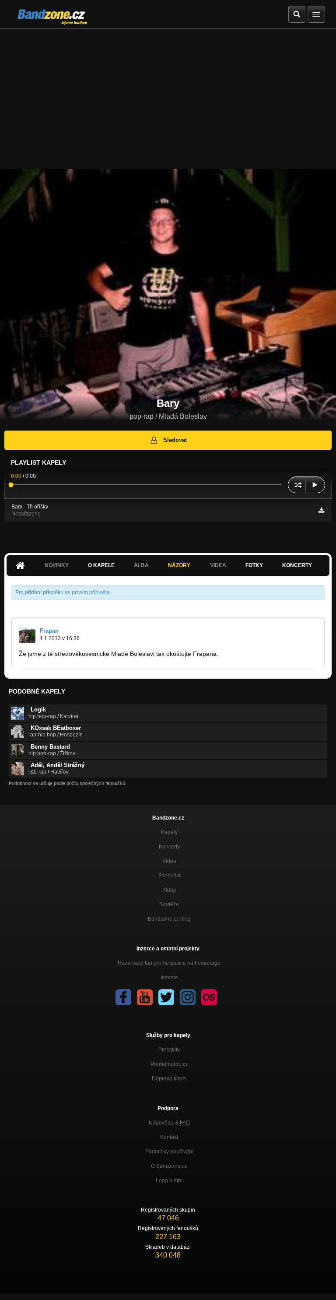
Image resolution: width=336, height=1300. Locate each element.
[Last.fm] (209, 997)
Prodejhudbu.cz (169, 1064)
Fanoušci (169, 876)
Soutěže (169, 904)
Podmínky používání (169, 1152)
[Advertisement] (168, 94)
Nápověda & (169, 1123)
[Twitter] (166, 997)
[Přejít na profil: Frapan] (27, 635)
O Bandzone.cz (169, 1166)
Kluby (169, 890)
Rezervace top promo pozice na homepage (169, 963)
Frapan (49, 630)
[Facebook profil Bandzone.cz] (123, 997)
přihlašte (99, 592)
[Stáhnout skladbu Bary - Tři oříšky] (321, 510)
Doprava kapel (169, 1079)
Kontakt (169, 1137)
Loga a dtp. (169, 1180)
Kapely (169, 832)
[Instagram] (188, 997)
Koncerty (297, 565)
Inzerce (169, 977)
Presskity (169, 1050)
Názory (179, 565)
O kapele (101, 565)
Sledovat (175, 440)
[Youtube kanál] (145, 997)
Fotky (254, 565)
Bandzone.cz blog (169, 919)
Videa (169, 861)
